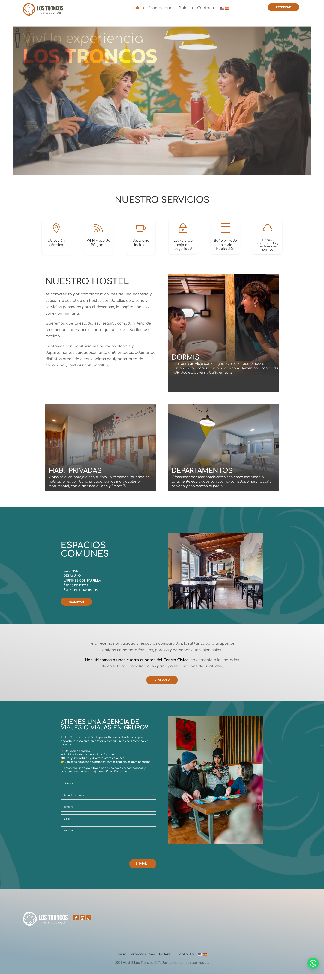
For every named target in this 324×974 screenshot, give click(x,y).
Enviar (141, 863)
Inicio (138, 8)
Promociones (161, 8)
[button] (313, 963)
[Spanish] (227, 9)
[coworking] (215, 608)
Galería (185, 8)
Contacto (206, 8)
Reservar (283, 7)
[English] (222, 9)
